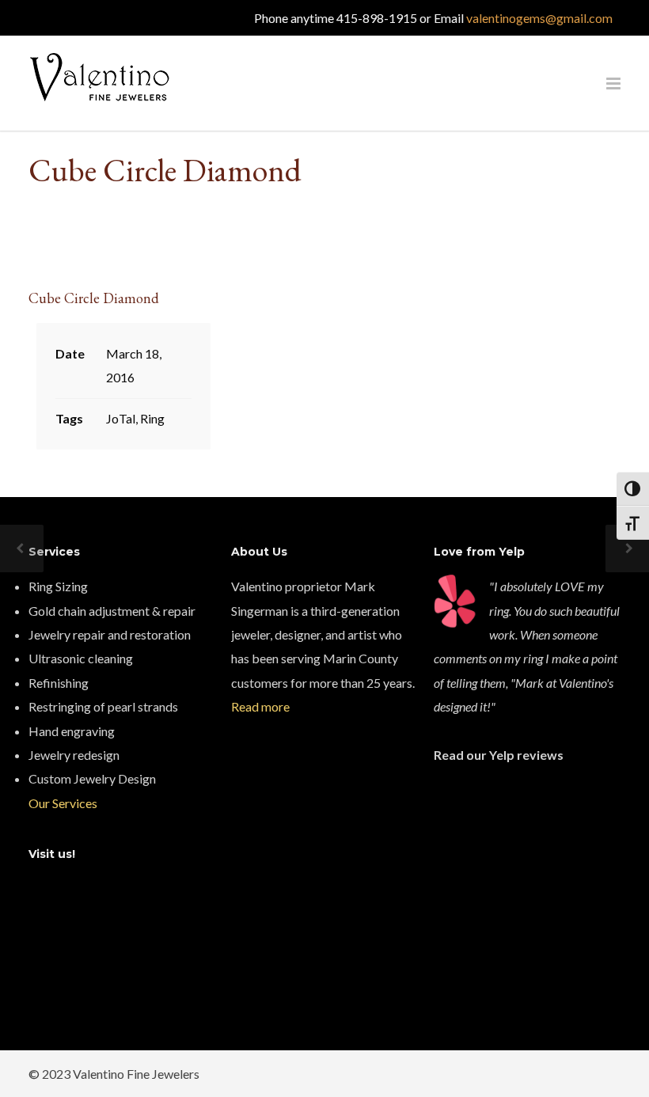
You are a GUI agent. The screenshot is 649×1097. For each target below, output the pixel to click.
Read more (260, 706)
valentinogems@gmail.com (539, 17)
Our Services (62, 802)
